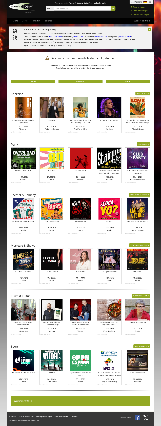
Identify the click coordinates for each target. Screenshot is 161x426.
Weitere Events (22, 401)
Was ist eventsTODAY (26, 417)
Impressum (12, 417)
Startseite (33, 81)
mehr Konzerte (142, 93)
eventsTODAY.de (55, 37)
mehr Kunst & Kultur (140, 296)
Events (15, 21)
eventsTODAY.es (124, 37)
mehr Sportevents (141, 346)
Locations (25, 21)
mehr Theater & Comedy (139, 195)
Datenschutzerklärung (61, 417)
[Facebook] (137, 418)
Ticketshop (48, 21)
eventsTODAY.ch (100, 37)
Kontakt (74, 417)
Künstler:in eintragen (140, 15)
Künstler (36, 21)
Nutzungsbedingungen (44, 417)
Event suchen (80, 81)
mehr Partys (143, 144)
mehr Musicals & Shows (139, 245)
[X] (146, 418)
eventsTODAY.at (79, 37)
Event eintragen (138, 7)
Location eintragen (140, 11)
